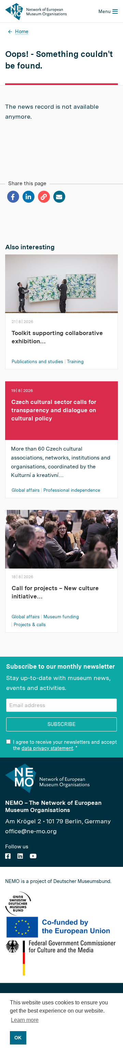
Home (21, 31)
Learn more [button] (25, 1020)
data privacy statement (47, 748)
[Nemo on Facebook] (8, 856)
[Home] (36, 10)
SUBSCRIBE (61, 724)
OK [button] (18, 1037)
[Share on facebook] (12, 197)
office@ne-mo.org (31, 831)
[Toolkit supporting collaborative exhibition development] (61, 285)
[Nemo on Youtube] (33, 856)
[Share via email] (59, 197)
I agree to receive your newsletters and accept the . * (65, 745)
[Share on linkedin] (28, 197)
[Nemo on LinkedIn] (20, 856)
